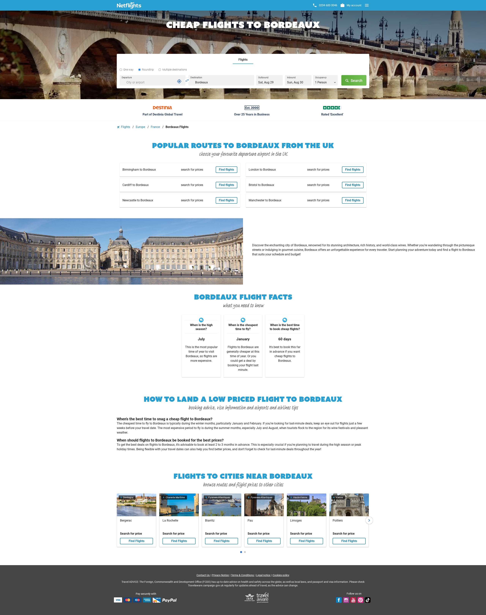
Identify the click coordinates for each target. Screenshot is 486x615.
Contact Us (203, 575)
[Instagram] (346, 600)
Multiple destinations (174, 69)
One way (128, 69)
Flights (125, 127)
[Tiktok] (368, 600)
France (156, 127)
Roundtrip (148, 69)
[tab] (243, 60)
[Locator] (179, 81)
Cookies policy (281, 575)
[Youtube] (353, 600)
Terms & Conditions (242, 575)
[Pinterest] (360, 600)
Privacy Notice (220, 575)
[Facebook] (339, 600)
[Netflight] (129, 5)
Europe (141, 127)
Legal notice (263, 575)
